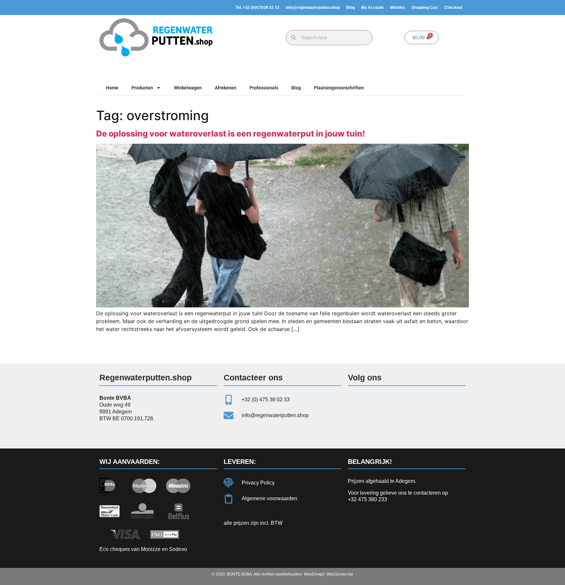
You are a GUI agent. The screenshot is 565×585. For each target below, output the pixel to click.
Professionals (263, 87)
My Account (372, 7)
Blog (350, 7)
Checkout (453, 7)
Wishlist (397, 7)
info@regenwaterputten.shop (313, 7)
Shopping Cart (424, 7)
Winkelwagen (188, 87)
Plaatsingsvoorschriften (339, 87)
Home (112, 87)
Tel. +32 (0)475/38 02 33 (257, 7)
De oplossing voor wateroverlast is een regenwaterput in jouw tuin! (230, 133)
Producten (142, 87)
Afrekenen (225, 87)
